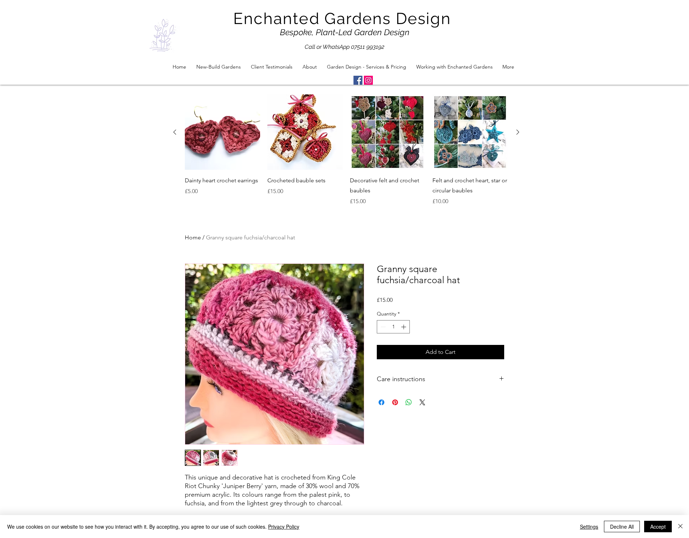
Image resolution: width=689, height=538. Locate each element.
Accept (658, 526)
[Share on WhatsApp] (408, 402)
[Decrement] (382, 327)
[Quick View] (222, 132)
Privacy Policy (283, 526)
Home (193, 237)
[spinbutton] (393, 327)
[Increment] (404, 327)
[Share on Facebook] (381, 402)
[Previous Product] (174, 132)
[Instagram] (368, 80)
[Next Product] (518, 132)
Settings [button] (589, 526)
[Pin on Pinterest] (395, 402)
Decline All (622, 526)
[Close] (680, 526)
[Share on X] (422, 402)
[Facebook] (357, 80)
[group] (346, 150)
